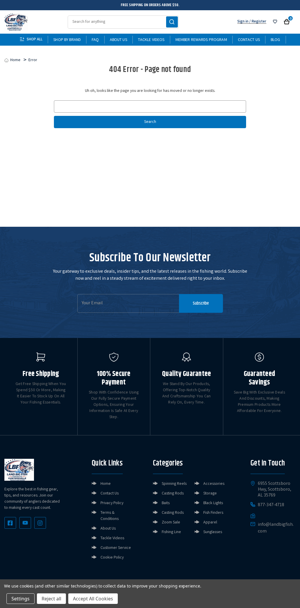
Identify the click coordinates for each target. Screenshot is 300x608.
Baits (166, 503)
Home (105, 484)
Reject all (51, 598)
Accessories (213, 484)
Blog (275, 40)
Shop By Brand (67, 40)
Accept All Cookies (93, 598)
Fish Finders (213, 513)
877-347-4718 (271, 505)
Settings (20, 598)
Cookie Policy (112, 558)
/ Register (257, 22)
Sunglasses (212, 532)
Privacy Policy (111, 503)
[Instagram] (40, 523)
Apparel (210, 522)
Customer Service (115, 548)
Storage (210, 494)
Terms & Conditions (109, 516)
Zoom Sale (171, 522)
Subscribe (201, 303)
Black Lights (213, 503)
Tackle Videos (151, 40)
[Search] (172, 22)
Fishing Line (171, 532)
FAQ (95, 40)
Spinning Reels (174, 484)
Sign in (242, 22)
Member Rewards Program (201, 40)
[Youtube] (25, 523)
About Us (118, 40)
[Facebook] (10, 523)
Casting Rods (173, 494)
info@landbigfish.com (276, 528)
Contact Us (249, 40)
